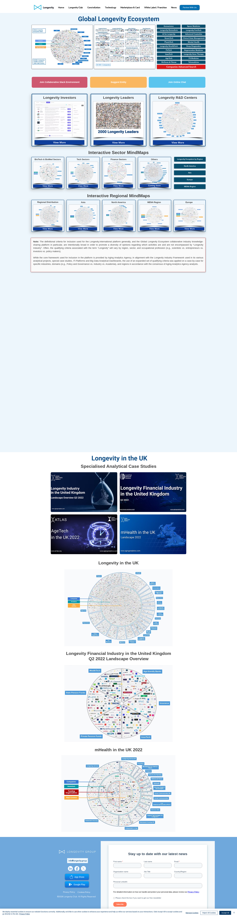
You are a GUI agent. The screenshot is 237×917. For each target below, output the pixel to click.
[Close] (234, 913)
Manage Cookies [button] (192, 913)
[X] (83, 868)
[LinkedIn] (70, 868)
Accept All (225, 913)
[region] (84, 492)
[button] (154, 185)
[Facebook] (76, 868)
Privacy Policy (24, 914)
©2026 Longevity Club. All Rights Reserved (76, 896)
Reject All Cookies (209, 913)
